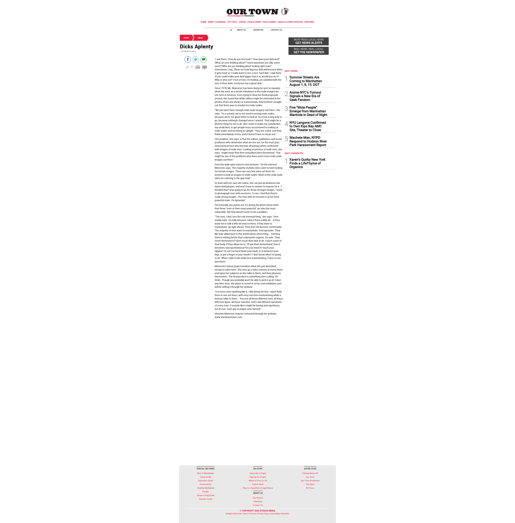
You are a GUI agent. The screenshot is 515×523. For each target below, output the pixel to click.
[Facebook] (188, 59)
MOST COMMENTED (293, 153)
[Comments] (203, 59)
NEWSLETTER (313, 3)
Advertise (258, 30)
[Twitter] (195, 59)
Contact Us (276, 30)
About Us (241, 30)
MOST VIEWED (291, 71)
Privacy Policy (263, 513)
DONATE (329, 3)
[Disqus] (231, 356)
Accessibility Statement (279, 513)
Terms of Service (249, 513)
